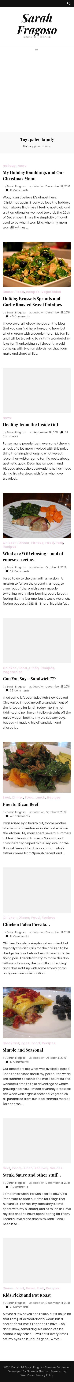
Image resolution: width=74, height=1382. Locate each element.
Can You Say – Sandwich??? (30, 678)
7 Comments (19, 1187)
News (22, 166)
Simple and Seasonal (23, 1050)
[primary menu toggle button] (37, 50)
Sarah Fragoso (37, 23)
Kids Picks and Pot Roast (27, 1295)
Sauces (56, 1168)
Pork (59, 543)
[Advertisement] (37, 93)
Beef (6, 797)
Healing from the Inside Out (30, 424)
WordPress (27, 1375)
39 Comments (19, 690)
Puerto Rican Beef (20, 804)
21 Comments (19, 1307)
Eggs (25, 1043)
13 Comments (19, 190)
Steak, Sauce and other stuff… (32, 1175)
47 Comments (20, 816)
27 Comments (19, 571)
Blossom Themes (38, 1371)
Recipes (32, 292)
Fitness (37, 543)
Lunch (34, 668)
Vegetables (51, 292)
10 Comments (19, 1062)
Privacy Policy (45, 1375)
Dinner (8, 292)
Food (20, 292)
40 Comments (20, 316)
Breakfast (11, 1043)
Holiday (9, 166)
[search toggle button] (68, 3)
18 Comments (19, 936)
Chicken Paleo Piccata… (26, 924)
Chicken (10, 543)
